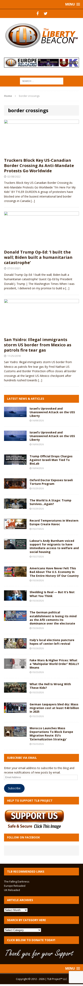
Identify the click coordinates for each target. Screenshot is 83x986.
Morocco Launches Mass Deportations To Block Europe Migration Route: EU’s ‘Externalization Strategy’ (51, 733)
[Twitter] (45, 13)
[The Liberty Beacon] (41, 36)
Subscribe (14, 788)
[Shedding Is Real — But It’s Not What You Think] (15, 598)
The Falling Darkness (16, 881)
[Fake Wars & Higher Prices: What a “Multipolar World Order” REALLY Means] (15, 666)
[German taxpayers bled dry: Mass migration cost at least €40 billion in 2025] (15, 710)
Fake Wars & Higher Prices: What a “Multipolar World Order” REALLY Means (54, 663)
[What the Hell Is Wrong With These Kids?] (15, 690)
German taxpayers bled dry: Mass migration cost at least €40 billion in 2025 (54, 707)
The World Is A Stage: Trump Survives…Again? (50, 502)
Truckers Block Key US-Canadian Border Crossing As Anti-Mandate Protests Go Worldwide (39, 165)
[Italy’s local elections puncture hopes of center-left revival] (15, 646)
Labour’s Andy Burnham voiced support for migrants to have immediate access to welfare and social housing (54, 546)
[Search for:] (41, 81)
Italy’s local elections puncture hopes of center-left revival (52, 642)
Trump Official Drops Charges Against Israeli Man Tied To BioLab (51, 459)
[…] (33, 201)
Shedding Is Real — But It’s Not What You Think (52, 594)
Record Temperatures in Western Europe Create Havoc (54, 522)
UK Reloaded (12, 890)
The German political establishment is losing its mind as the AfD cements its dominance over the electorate (53, 617)
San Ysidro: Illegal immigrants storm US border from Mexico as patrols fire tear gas (37, 345)
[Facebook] (37, 13)
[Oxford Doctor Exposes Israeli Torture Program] (15, 486)
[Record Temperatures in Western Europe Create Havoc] (15, 527)
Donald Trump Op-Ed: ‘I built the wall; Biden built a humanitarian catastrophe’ (38, 257)
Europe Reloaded (14, 886)
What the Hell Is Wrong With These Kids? (50, 686)
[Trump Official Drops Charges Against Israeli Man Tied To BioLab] (15, 462)
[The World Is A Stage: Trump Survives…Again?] (15, 506)
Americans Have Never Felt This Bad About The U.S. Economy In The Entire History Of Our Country (54, 571)
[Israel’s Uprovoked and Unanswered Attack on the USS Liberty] (15, 414)
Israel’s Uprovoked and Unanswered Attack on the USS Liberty (52, 412)
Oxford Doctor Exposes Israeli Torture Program (51, 482)
